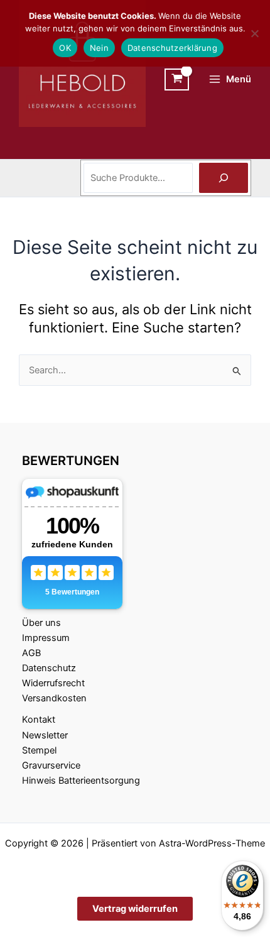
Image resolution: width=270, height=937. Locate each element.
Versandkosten (54, 698)
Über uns (41, 622)
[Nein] (254, 33)
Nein (99, 48)
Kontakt (38, 719)
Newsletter (45, 735)
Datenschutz (49, 668)
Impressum (46, 638)
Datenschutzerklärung (172, 48)
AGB (31, 653)
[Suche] (223, 178)
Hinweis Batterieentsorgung (81, 780)
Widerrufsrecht (53, 683)
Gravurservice (51, 765)
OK (65, 48)
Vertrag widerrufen (135, 908)
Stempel (39, 750)
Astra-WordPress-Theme (212, 843)
